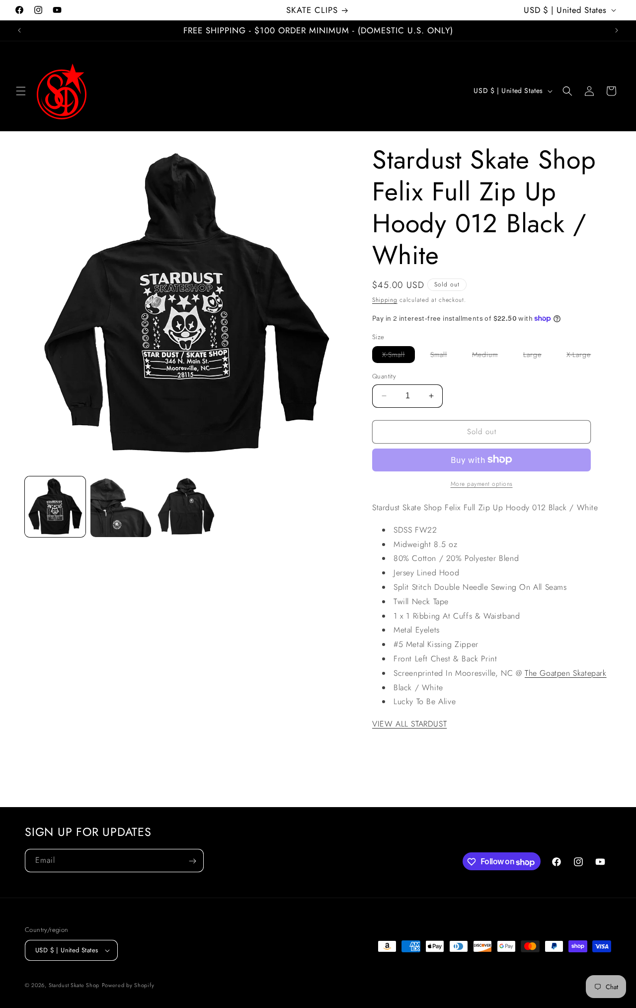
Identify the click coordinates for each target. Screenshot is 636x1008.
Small (443, 356)
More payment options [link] (482, 483)
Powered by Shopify (128, 985)
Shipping (385, 299)
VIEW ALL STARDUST (409, 724)
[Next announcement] (617, 30)
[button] (21, 91)
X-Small (398, 356)
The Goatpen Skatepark (566, 672)
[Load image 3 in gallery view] (186, 506)
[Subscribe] (192, 861)
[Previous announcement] (19, 30)
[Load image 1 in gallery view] (55, 506)
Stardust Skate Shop (74, 985)
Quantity (384, 376)
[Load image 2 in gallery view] (120, 506)
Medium (490, 356)
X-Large (583, 356)
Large (537, 356)
